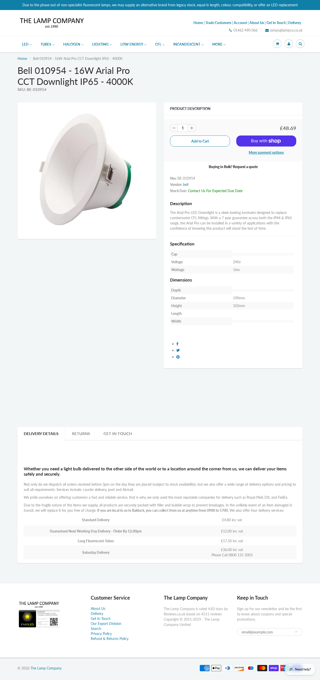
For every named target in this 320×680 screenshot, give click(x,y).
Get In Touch (118, 433)
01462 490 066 (246, 30)
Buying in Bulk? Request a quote (233, 167)
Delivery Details (41, 433)
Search (96, 628)
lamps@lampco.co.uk (286, 30)
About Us (98, 608)
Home (22, 58)
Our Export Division (106, 623)
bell (185, 184)
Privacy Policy (101, 633)
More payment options (266, 152)
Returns (81, 433)
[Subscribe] (296, 632)
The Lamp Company (46, 668)
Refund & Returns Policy (109, 638)
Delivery (97, 613)
